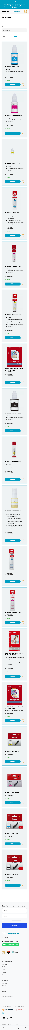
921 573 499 (7, 938)
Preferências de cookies (19, 1006)
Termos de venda (6, 994)
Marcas (4, 972)
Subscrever (14, 925)
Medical (4, 985)
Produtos (4, 20)
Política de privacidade (6, 1006)
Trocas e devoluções (7, 996)
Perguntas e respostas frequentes (10, 975)
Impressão (10, 20)
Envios (3, 999)
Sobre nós (4, 964)
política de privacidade (16, 920)
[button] (14, 36)
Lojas (3, 969)
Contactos (5, 967)
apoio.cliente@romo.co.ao (11, 941)
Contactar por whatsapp (11, 944)
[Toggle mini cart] (26, 1028)
